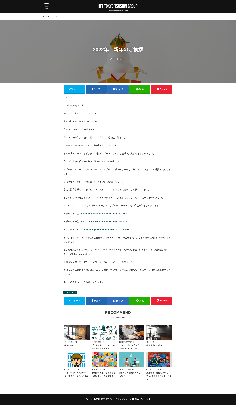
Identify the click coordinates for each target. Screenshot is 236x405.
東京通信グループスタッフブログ (116, 399)
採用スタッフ (71, 292)
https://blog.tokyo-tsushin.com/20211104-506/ (107, 229)
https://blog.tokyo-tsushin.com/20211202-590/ (104, 213)
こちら (98, 181)
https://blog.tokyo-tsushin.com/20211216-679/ (104, 221)
